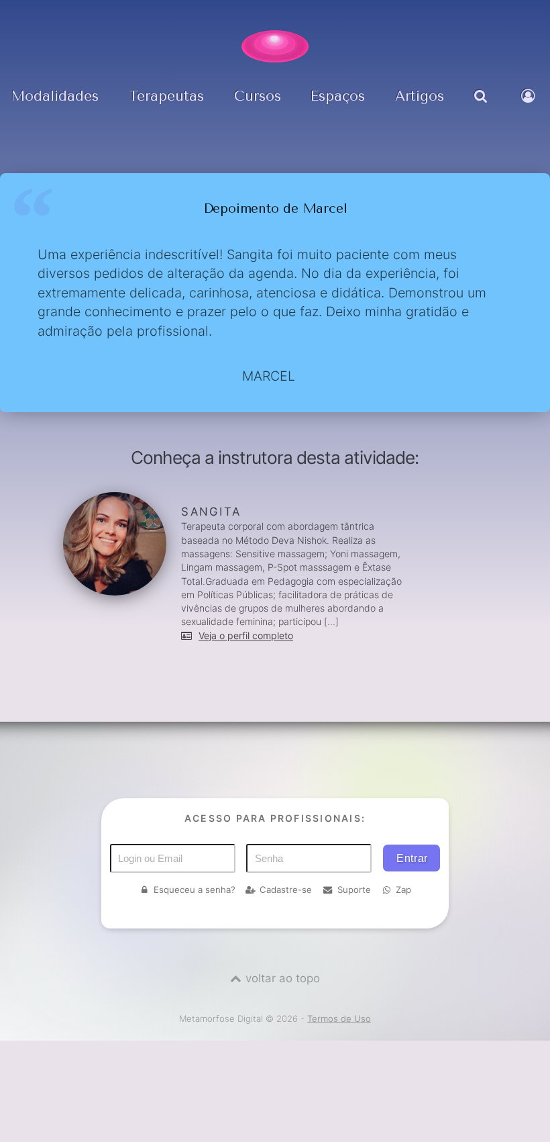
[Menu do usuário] (530, 105)
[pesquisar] (482, 105)
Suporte (354, 889)
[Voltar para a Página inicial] (275, 46)
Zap (403, 889)
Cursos (257, 96)
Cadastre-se (286, 889)
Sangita (211, 511)
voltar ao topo (282, 978)
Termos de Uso (339, 1018)
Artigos (419, 96)
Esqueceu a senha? (194, 889)
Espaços (338, 96)
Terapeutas (166, 96)
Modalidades (55, 96)
